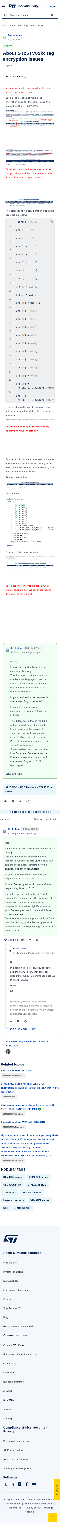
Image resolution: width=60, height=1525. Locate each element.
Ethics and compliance (16, 1441)
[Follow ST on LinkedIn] (12, 1484)
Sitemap (7, 1418)
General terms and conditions (20, 1326)
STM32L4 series (32, 1192)
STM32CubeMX (12, 1184)
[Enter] (5, 15)
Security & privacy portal (17, 1468)
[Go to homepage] (10, 1243)
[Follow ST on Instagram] (20, 1484)
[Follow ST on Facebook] (27, 1484)
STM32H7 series (13, 1177)
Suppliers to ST (12, 1308)
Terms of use (13, 1503)
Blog (5, 1317)
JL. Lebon (16, 648)
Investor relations (13, 1271)
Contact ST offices (13, 1345)
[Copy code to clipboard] (51, 221)
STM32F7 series (39, 1200)
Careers (7, 1299)
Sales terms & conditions (38, 1503)
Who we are (10, 1262)
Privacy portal (32, 1507)
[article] (30, 884)
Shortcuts (8, 1409)
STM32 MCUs (9, 1097)
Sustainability (10, 1280)
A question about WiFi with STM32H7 (23, 1122)
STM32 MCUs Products (13, 1075)
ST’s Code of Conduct (15, 1459)
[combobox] (30, 15)
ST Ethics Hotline (13, 1450)
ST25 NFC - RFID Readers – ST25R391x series (28, 789)
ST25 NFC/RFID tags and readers (24, 25)
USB (5, 1208)
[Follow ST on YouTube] (34, 1484)
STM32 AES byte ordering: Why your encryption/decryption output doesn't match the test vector (30, 1087)
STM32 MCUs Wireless (13, 1114)
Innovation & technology (16, 1290)
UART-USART (23, 1208)
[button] (4, 7)
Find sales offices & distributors (21, 1354)
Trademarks (14, 1507)
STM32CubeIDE (37, 1184)
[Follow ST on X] (5, 1485)
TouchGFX (9, 1192)
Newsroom (9, 1372)
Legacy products (13, 1200)
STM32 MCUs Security (13, 1160)
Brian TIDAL (20, 948)
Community (9, 1363)
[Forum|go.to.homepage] (22, 6)
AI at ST (7, 1390)
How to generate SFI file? (16, 1070)
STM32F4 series (38, 1177)
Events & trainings (13, 1381)
